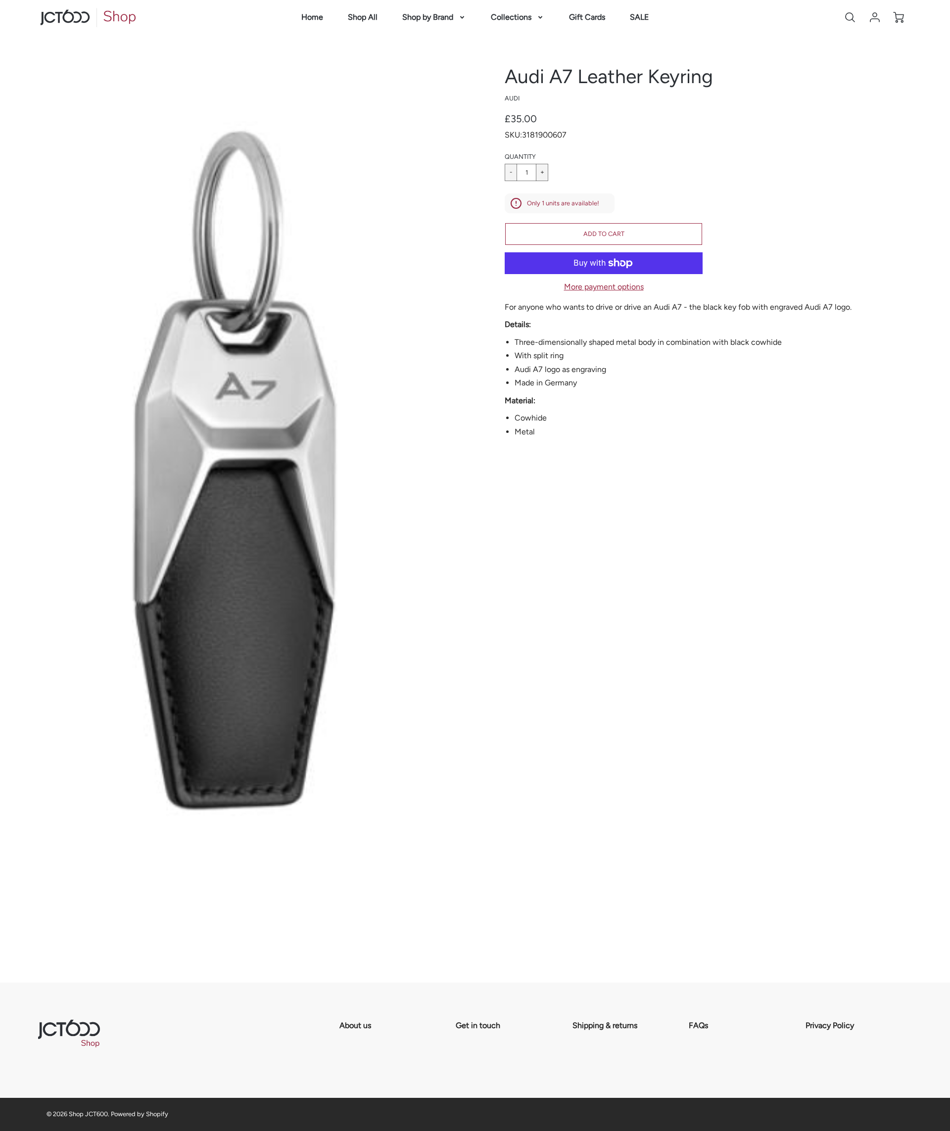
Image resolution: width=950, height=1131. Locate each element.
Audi (512, 98)
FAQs (698, 1025)
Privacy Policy (830, 1025)
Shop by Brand (427, 17)
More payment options (604, 286)
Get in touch (478, 1025)
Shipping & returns (604, 1025)
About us (355, 1025)
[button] (604, 234)
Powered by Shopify (139, 1114)
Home (312, 17)
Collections (511, 17)
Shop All (363, 17)
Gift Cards (587, 17)
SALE (639, 17)
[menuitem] (312, 17)
